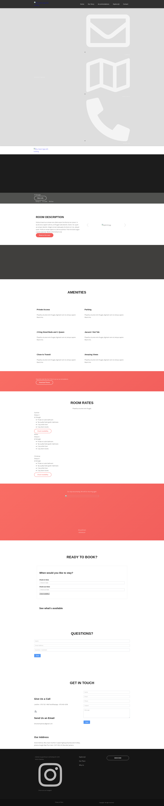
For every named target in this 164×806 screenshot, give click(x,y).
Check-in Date (44, 580)
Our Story (91, 4)
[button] (87, 225)
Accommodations (103, 4)
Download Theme (44, 382)
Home (82, 4)
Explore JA (116, 4)
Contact (125, 4)
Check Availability (42, 431)
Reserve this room (44, 235)
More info (40, 198)
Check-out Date (44, 587)
